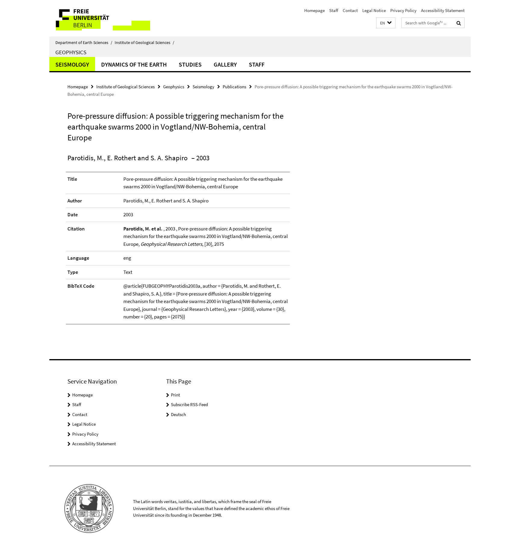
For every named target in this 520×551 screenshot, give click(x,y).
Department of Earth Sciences (83, 42)
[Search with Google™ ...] (458, 23)
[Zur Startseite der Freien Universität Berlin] (99, 18)
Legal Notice (374, 10)
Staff (333, 10)
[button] (385, 23)
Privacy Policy (403, 10)
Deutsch (178, 414)
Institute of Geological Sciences (144, 42)
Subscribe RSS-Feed (189, 404)
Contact (350, 10)
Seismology (72, 64)
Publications (234, 86)
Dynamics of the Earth (134, 64)
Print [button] (175, 395)
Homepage (314, 10)
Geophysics (70, 52)
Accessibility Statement (443, 10)
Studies (190, 64)
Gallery (225, 64)
